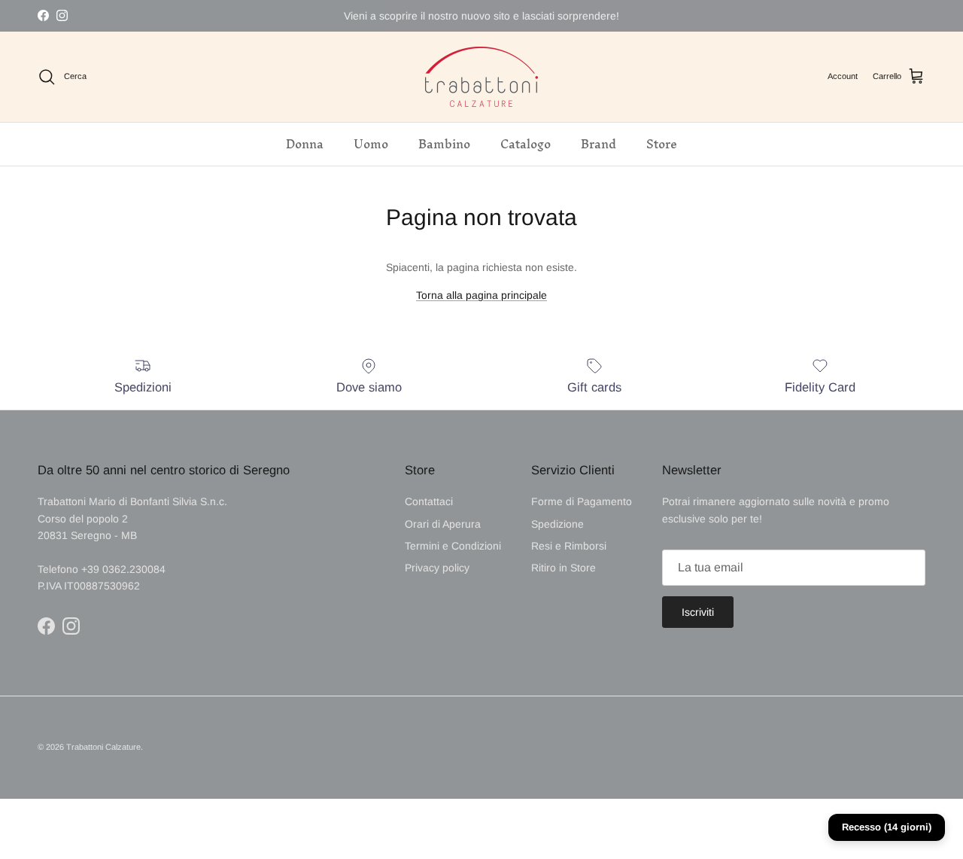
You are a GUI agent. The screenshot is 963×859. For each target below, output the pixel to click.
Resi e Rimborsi (568, 546)
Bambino (444, 143)
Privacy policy (437, 568)
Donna (305, 143)
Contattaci (429, 501)
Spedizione (557, 524)
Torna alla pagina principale (481, 295)
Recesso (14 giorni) (886, 827)
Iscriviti (698, 612)
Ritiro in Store (563, 568)
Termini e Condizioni (453, 546)
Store (661, 143)
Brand (598, 143)
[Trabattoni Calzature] (481, 77)
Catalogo (525, 143)
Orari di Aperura (443, 524)
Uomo (371, 143)
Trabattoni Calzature (103, 746)
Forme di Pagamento (581, 501)
